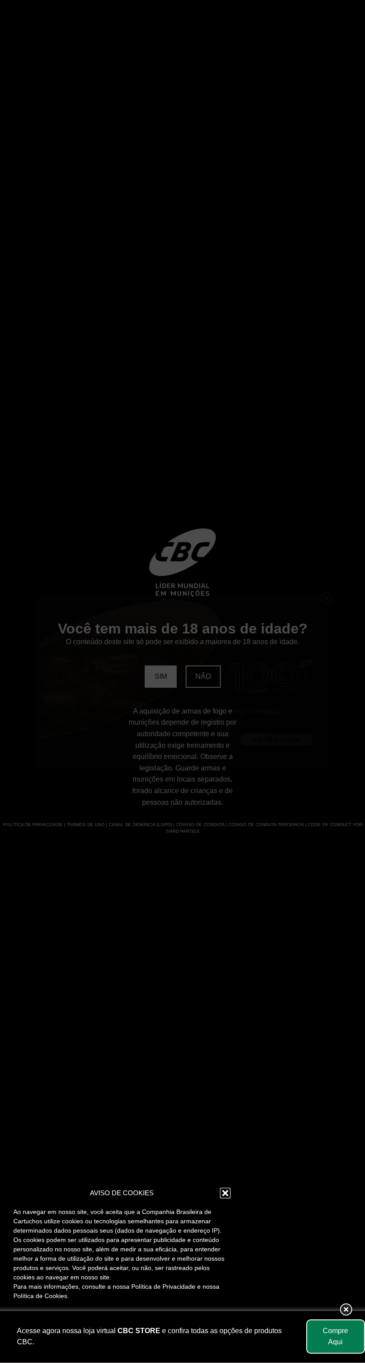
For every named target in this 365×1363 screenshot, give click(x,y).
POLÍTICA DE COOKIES (77, 1342)
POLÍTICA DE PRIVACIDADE (155, 1342)
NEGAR (121, 1322)
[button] (225, 1193)
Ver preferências (195, 1322)
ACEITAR (48, 1322)
